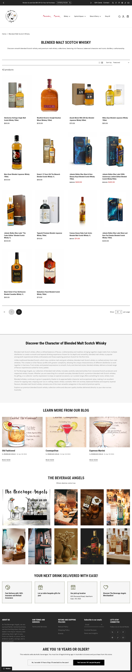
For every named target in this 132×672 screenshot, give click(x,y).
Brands (60, 633)
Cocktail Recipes (90, 630)
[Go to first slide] (91, 3)
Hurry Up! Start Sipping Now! (47, 3)
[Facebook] (116, 3)
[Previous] (4, 311)
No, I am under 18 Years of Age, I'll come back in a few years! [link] (50, 662)
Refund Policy (63, 627)
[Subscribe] (101, 625)
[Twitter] (112, 3)
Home (4, 34)
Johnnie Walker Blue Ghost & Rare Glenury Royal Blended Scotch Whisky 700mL (82, 176)
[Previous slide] (3, 3)
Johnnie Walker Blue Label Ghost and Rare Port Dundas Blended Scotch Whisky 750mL (114, 235)
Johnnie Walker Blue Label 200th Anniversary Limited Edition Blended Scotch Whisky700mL (114, 176)
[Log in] (123, 16)
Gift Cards (98, 3)
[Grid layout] (102, 62)
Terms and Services (39, 627)
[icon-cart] (127, 16)
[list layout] (99, 62)
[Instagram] (122, 3)
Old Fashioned (8, 450)
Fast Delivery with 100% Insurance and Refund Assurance (14, 595)
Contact (106, 3)
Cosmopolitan (52, 450)
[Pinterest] (119, 3)
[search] (119, 16)
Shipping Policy (64, 630)
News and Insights (91, 633)
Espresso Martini (97, 450)
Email (87, 625)
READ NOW (6, 460)
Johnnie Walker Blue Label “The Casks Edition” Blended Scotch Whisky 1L (15, 235)
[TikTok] (125, 3)
